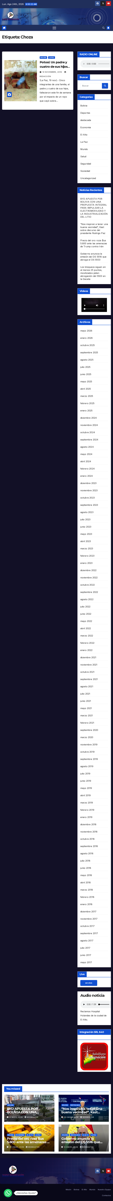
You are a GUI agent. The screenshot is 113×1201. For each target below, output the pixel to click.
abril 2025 (85, 388)
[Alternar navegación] (54, 28)
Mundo (84, 149)
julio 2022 (85, 606)
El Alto (83, 134)
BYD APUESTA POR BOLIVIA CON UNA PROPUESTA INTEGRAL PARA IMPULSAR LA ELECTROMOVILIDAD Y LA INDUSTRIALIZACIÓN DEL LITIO (94, 207)
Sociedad (85, 171)
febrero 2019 (87, 810)
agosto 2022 (86, 599)
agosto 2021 (86, 686)
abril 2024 (85, 461)
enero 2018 (86, 904)
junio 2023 (85, 526)
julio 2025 (85, 367)
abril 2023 (85, 541)
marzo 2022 (86, 635)
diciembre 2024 (88, 417)
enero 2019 (86, 817)
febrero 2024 (87, 468)
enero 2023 (86, 563)
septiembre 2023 (89, 505)
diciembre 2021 (88, 657)
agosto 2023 (86, 512)
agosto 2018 (86, 853)
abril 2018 (85, 882)
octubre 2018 (87, 839)
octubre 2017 (87, 926)
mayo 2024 (86, 454)
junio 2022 (85, 613)
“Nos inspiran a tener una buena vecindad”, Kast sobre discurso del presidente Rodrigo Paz (81, 1114)
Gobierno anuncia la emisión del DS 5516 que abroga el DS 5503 (93, 256)
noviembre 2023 (89, 490)
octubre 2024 (87, 432)
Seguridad (85, 163)
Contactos (106, 1195)
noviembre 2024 (89, 425)
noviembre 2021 (88, 664)
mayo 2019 (86, 788)
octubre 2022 (87, 584)
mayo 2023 (86, 534)
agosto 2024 (87, 446)
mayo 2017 (86, 962)
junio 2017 (85, 955)
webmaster (32, 1117)
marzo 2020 (86, 737)
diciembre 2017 (88, 911)
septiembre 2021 (89, 679)
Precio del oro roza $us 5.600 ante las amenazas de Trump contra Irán (93, 243)
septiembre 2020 (89, 730)
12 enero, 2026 (71, 1147)
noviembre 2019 (89, 744)
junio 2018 (85, 868)
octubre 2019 (87, 751)
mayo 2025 (86, 381)
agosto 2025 (86, 359)
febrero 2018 (87, 897)
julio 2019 (85, 773)
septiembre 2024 (89, 439)
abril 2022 (85, 628)
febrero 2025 (87, 403)
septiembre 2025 (89, 352)
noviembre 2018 (89, 831)
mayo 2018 (86, 875)
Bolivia (43, 57)
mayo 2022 (86, 621)
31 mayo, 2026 (16, 1117)
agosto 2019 (86, 766)
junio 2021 (85, 701)
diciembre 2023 (88, 483)
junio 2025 (85, 374)
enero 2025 (86, 410)
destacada (85, 120)
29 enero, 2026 (71, 1117)
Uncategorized (88, 178)
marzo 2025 (86, 396)
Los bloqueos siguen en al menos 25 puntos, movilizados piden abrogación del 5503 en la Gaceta (93, 273)
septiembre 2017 (89, 933)
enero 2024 (86, 476)
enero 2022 (86, 650)
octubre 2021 (87, 672)
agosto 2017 (86, 940)
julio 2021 (85, 693)
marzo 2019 (86, 802)
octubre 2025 (87, 345)
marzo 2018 (86, 889)
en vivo (88, 983)
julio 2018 (85, 860)
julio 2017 (85, 947)
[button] (103, 27)
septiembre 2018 (89, 846)
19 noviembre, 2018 (52, 72)
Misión (68, 1189)
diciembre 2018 (88, 824)
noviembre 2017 (89, 918)
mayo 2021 (86, 708)
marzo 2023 (86, 548)
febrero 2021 (87, 722)
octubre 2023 (87, 497)
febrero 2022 (87, 643)
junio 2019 (85, 780)
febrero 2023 (87, 555)
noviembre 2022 (89, 577)
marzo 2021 (86, 715)
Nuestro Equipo (104, 1189)
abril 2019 (85, 795)
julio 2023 (85, 519)
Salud (83, 156)
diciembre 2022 (88, 570)
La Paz (51, 57)
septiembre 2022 (89, 592)
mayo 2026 (86, 330)
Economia (85, 127)
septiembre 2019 (89, 759)
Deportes (85, 113)
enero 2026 (86, 338)
